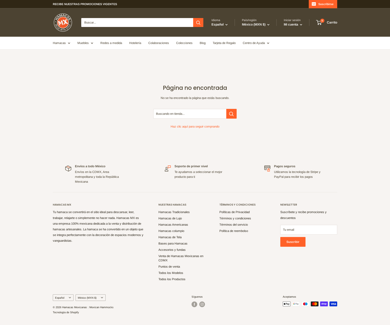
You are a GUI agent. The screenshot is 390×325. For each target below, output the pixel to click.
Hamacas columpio (171, 231)
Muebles (83, 43)
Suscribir (292, 241)
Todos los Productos (171, 279)
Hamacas (59, 43)
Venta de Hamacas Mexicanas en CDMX (180, 258)
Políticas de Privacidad (234, 212)
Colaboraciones (158, 43)
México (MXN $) (87, 297)
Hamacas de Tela (170, 237)
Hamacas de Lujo (170, 218)
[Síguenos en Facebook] (194, 304)
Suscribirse (326, 4)
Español (59, 297)
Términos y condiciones (235, 218)
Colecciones (184, 43)
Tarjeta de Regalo (224, 43)
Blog (203, 43)
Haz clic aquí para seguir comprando (195, 126)
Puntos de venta (169, 266)
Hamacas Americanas (173, 224)
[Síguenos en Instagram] (202, 304)
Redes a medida (111, 43)
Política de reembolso (233, 231)
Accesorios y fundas (172, 249)
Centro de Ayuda (254, 43)
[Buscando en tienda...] (231, 114)
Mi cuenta (291, 24)
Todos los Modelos (170, 273)
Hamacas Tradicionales (174, 212)
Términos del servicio (233, 224)
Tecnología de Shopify (66, 312)
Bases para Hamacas (172, 243)
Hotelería (135, 43)
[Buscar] (198, 22)
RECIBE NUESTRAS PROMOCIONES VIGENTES (85, 4)
